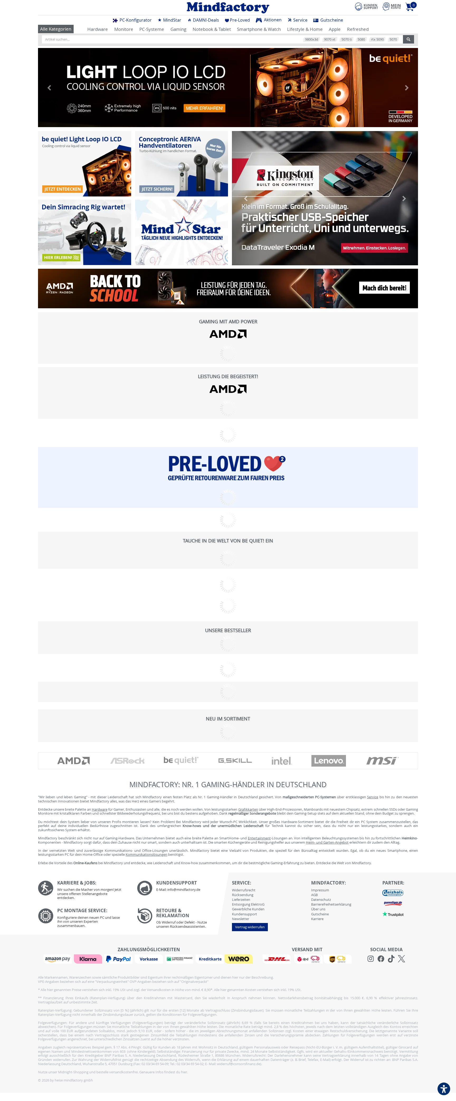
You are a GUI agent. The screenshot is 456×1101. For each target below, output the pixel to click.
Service (299, 20)
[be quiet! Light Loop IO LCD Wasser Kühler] (84, 163)
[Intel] (282, 760)
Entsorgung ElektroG (248, 904)
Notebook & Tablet (212, 29)
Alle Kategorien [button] (55, 29)
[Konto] (391, 6)
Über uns (318, 909)
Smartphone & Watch (259, 29)
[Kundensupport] (366, 6)
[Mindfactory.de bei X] (401, 959)
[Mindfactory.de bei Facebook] (381, 959)
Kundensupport (244, 914)
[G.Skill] (235, 760)
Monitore (123, 29)
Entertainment (259, 838)
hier (184, 1072)
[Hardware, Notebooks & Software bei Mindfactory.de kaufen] (228, 7)
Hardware (97, 29)
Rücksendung (242, 894)
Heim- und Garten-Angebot (327, 842)
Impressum (320, 890)
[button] (49, 87)
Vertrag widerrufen (250, 927)
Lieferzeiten (241, 899)
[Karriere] (83, 891)
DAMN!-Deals (205, 20)
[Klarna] (88, 958)
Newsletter (240, 918)
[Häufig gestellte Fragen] (182, 888)
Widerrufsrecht (243, 890)
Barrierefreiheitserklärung (331, 904)
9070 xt (329, 39)
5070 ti (346, 39)
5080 (361, 39)
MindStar (171, 20)
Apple (335, 29)
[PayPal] (119, 958)
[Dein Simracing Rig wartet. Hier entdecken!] (84, 232)
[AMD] (228, 334)
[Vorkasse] (149, 958)
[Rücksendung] (182, 919)
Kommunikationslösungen (146, 854)
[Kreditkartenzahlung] (210, 958)
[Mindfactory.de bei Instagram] (371, 959)
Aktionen (272, 20)
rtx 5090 (377, 39)
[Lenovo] (329, 760)
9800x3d (311, 39)
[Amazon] (58, 958)
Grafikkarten (248, 809)
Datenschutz (321, 899)
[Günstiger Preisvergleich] (392, 903)
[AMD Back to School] (228, 288)
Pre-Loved (240, 20)
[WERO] (239, 958)
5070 (393, 39)
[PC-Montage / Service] (83, 919)
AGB (314, 894)
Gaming (178, 29)
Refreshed (358, 29)
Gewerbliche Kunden (248, 909)
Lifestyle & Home (305, 29)
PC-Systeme (151, 29)
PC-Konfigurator (135, 20)
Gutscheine (331, 20)
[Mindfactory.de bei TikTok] (391, 959)
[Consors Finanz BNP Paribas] (180, 958)
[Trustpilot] (392, 913)
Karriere (317, 918)
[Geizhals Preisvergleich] (392, 892)
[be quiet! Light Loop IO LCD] (228, 87)
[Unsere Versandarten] (307, 958)
